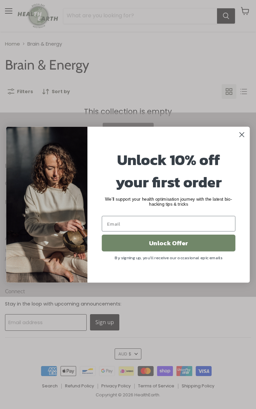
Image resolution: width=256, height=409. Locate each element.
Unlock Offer (168, 242)
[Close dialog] (241, 134)
